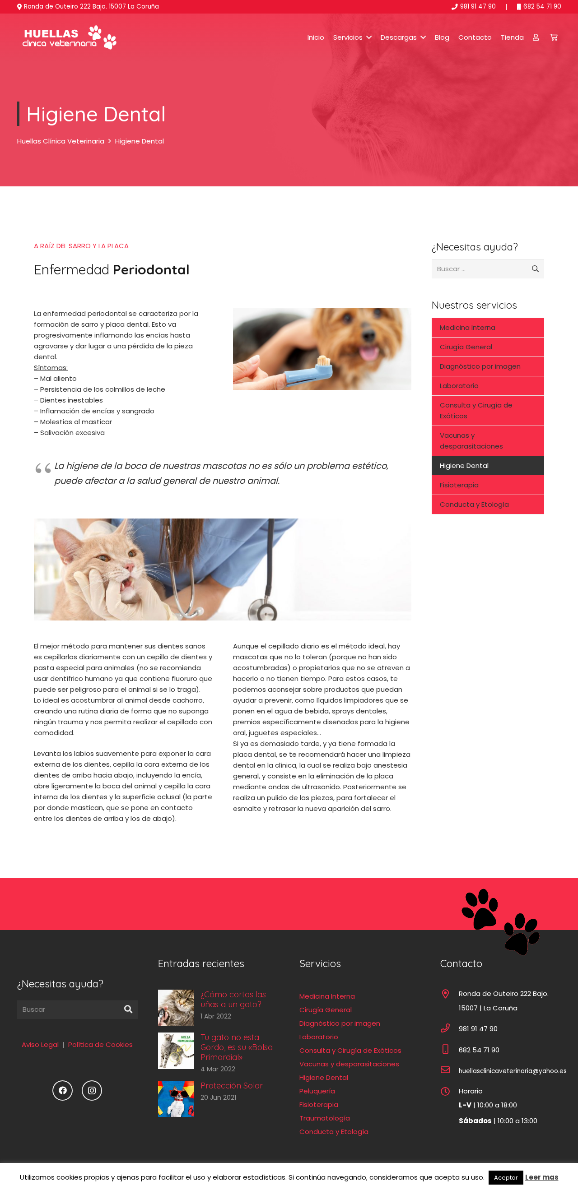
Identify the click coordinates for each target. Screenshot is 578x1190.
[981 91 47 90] (449, 1028)
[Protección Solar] (218, 1099)
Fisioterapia (459, 485)
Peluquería (317, 1091)
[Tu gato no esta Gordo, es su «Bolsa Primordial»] (218, 1053)
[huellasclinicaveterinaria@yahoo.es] (449, 1071)
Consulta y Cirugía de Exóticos (476, 410)
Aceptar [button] (506, 1177)
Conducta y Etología (474, 504)
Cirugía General (466, 347)
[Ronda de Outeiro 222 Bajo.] (449, 995)
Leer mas (542, 1177)
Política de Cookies (100, 1044)
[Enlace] (67, 37)
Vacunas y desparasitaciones (471, 441)
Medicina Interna (467, 327)
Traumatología (324, 1118)
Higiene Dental (464, 465)
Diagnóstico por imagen (480, 366)
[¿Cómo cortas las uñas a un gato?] (218, 1008)
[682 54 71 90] (449, 1050)
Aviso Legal (40, 1044)
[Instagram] (92, 1090)
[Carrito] (553, 37)
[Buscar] (128, 1009)
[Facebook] (62, 1090)
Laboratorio (459, 385)
